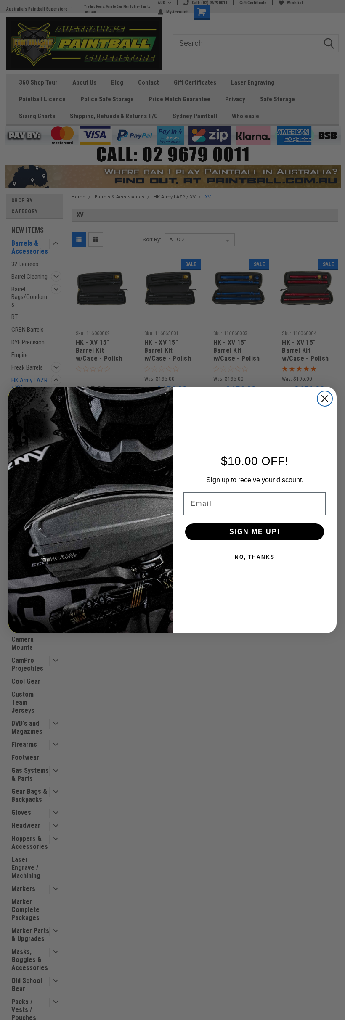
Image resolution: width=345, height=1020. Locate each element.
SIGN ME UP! (254, 531)
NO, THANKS (255, 557)
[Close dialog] (324, 398)
